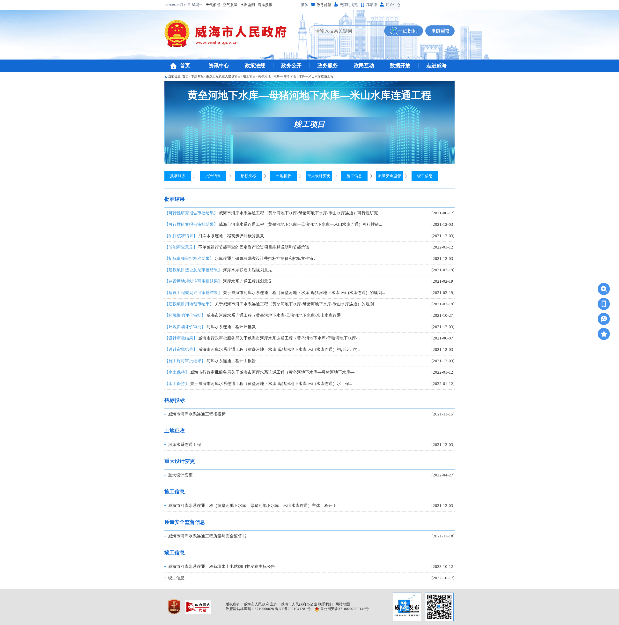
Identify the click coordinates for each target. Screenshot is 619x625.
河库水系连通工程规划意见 (218, 281)
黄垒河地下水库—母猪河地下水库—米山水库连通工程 (295, 76)
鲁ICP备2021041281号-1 (294, 609)
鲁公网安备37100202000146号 (344, 609)
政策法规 (255, 65)
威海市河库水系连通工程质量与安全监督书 (207, 536)
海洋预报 (265, 5)
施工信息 (354, 176)
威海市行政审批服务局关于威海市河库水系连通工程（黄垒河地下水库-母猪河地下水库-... (262, 338)
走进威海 (436, 65)
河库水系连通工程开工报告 (210, 361)
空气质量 (230, 5)
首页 (185, 65)
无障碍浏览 (349, 5)
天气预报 (213, 5)
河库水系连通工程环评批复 (210, 326)
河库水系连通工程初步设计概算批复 (214, 235)
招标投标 (248, 176)
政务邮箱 (324, 5)
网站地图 (342, 604)
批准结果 (213, 176)
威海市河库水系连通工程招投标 (197, 414)
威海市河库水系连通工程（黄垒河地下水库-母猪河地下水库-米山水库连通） (254, 315)
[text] (346, 30)
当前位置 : (175, 76)
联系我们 (325, 604)
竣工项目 (249, 76)
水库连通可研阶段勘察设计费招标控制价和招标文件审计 (240, 258)
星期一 (197, 5)
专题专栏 (197, 76)
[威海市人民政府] (229, 35)
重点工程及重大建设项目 (223, 76)
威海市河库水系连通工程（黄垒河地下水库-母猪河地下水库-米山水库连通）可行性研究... (272, 213)
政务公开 (291, 65)
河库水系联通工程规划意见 (218, 270)
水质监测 (247, 5)
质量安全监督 (389, 176)
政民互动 (364, 65)
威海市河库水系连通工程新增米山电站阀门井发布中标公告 (221, 566)
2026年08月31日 (178, 5)
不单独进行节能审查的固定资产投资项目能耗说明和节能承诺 (236, 247)
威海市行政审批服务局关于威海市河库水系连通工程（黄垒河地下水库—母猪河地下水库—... (260, 372)
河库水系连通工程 (184, 444)
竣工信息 (425, 176)
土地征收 (283, 176)
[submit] (403, 30)
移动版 (371, 5)
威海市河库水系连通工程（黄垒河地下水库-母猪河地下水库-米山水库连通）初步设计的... (262, 349)
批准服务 (177, 176)
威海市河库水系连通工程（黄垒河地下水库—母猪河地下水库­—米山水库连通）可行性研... (273, 224)
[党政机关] (174, 606)
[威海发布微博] (407, 607)
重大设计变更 (319, 176)
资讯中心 (219, 65)
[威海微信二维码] (439, 607)
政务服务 (327, 65)
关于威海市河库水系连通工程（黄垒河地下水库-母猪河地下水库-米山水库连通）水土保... (258, 383)
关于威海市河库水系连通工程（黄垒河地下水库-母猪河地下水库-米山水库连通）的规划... (274, 292)
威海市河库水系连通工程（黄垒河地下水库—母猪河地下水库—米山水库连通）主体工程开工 (252, 505)
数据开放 (400, 65)
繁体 (304, 5)
